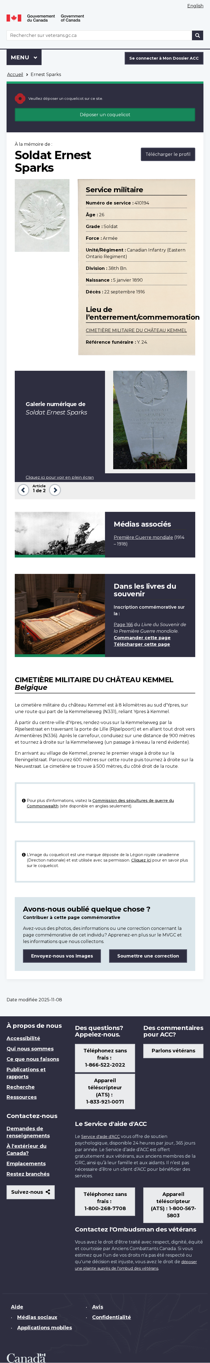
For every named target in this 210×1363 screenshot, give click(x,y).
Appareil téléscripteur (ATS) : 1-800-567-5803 (173, 1205)
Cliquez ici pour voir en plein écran (60, 477)
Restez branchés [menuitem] (28, 1174)
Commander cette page (142, 637)
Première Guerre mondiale (143, 537)
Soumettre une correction (148, 956)
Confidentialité (111, 1317)
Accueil (15, 74)
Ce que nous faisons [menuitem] (33, 1059)
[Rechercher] (197, 35)
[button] (22, 489)
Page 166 (123, 624)
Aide (17, 1307)
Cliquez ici (141, 860)
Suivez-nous (33, 1194)
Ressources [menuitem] (22, 1097)
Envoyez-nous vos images (62, 956)
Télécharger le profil (168, 154)
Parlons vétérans (173, 1051)
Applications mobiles (44, 1328)
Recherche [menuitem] (21, 1087)
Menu (26, 57)
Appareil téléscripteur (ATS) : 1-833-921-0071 (105, 1091)
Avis (97, 1307)
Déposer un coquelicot (105, 114)
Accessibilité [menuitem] (23, 1038)
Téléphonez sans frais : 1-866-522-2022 (105, 1058)
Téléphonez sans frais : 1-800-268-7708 (105, 1201)
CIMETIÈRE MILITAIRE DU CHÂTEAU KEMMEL (136, 330)
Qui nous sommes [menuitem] (30, 1049)
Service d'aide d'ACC (100, 1136)
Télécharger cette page (142, 644)
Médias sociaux (37, 1317)
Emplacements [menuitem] (26, 1164)
